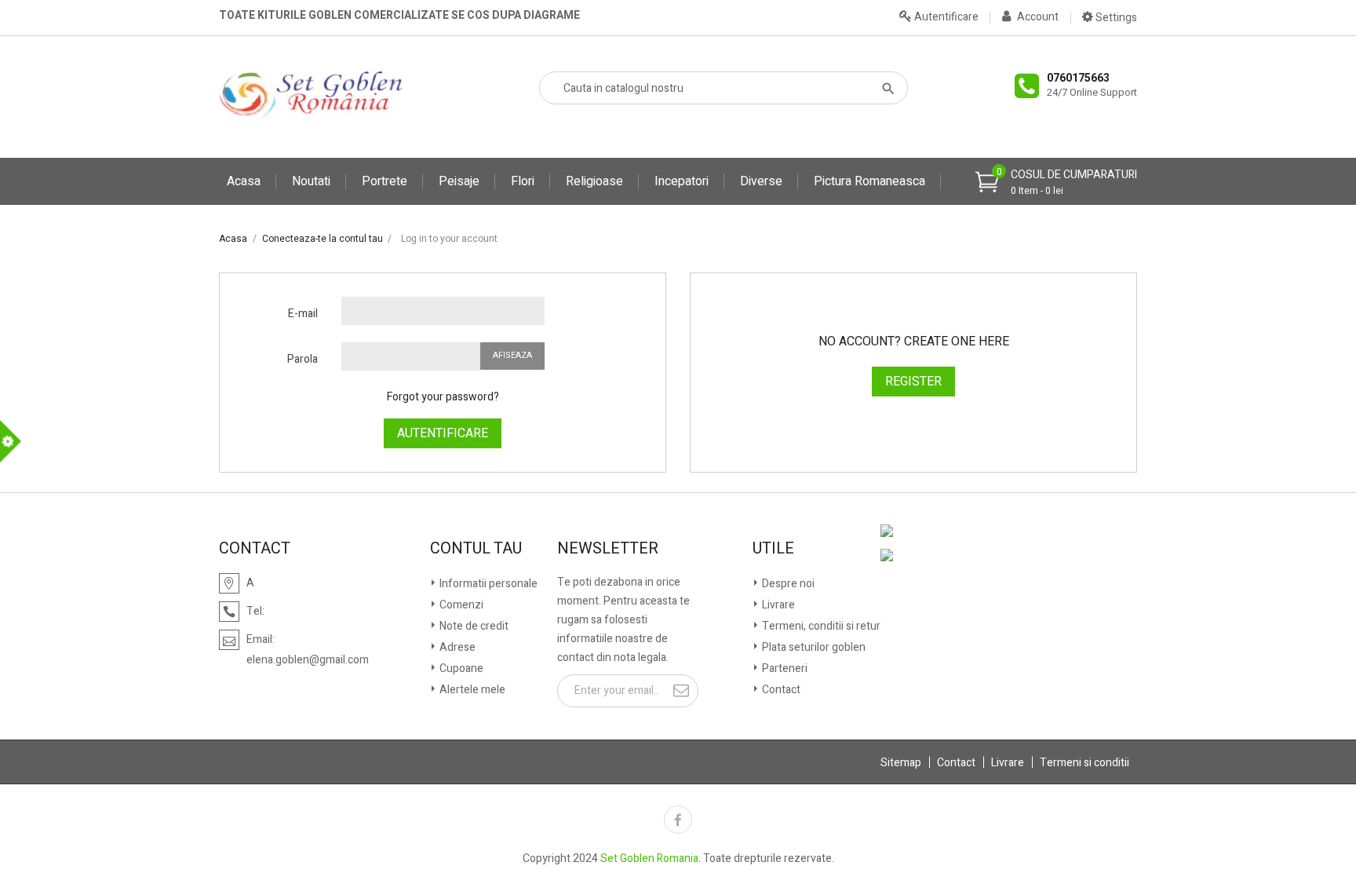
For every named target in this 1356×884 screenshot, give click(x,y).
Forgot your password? (443, 397)
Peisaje (459, 181)
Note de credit (472, 626)
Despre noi (787, 583)
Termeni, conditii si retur (820, 626)
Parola (302, 359)
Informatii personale (487, 583)
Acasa (244, 181)
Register (913, 381)
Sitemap (900, 762)
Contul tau (476, 548)
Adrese (456, 647)
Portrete (384, 181)
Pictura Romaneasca (869, 181)
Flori (522, 181)
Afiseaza (512, 355)
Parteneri (783, 668)
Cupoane (460, 668)
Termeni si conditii (1084, 762)
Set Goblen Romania (649, 858)
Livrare (777, 605)
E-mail (303, 313)
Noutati (311, 181)
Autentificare (442, 433)
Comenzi (460, 605)
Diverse (761, 181)
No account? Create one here (913, 341)
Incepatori (681, 181)
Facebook (678, 819)
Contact (780, 689)
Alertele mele (471, 689)
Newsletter (607, 548)
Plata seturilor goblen (813, 647)
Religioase (594, 181)
